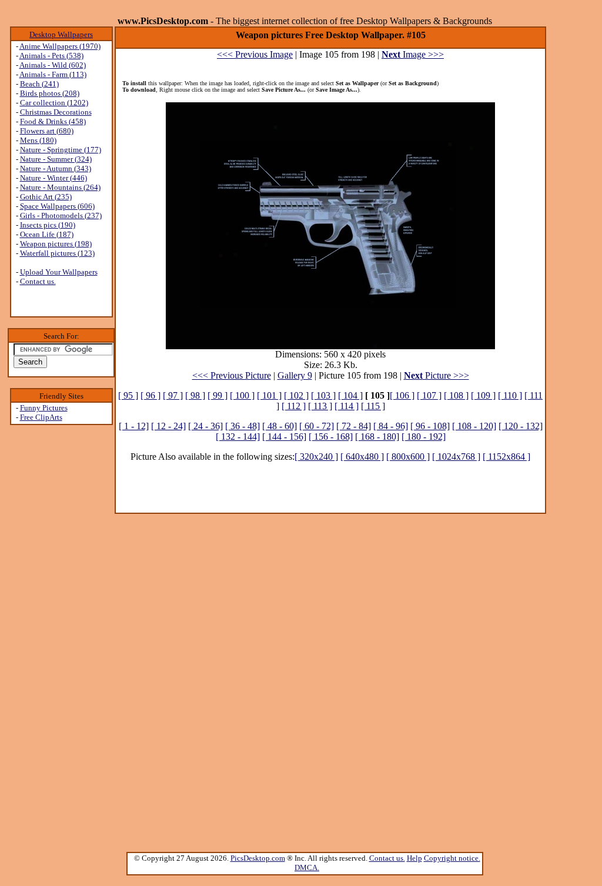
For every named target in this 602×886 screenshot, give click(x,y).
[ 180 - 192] (424, 437)
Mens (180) (38, 140)
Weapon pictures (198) (56, 243)
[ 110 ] (510, 395)
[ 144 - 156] (284, 437)
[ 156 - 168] (331, 437)
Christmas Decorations (56, 112)
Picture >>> (436, 375)
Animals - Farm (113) (52, 74)
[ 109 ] (483, 395)
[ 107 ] (429, 395)
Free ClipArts (41, 417)
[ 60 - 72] (316, 426)
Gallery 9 (294, 375)
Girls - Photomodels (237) (61, 215)
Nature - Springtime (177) (60, 149)
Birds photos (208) (49, 93)
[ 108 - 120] (474, 426)
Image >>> (413, 54)
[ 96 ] (150, 395)
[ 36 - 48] (242, 426)
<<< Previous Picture (231, 375)
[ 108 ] (456, 395)
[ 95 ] (128, 395)
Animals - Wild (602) (52, 65)
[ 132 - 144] (238, 437)
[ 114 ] (347, 406)
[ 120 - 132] (521, 426)
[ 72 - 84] (353, 426)
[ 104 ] (350, 395)
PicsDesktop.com (257, 858)
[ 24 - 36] (205, 426)
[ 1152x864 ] (506, 457)
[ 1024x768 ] (456, 457)
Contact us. (38, 281)
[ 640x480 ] (362, 457)
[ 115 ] (373, 406)
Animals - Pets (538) (51, 55)
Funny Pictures (44, 407)
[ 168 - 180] (377, 437)
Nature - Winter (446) (53, 177)
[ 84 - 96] (390, 426)
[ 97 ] (173, 395)
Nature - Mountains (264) (60, 187)
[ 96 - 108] (430, 426)
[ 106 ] (402, 395)
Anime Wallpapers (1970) (60, 46)
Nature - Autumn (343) (55, 168)
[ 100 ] (242, 395)
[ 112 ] (294, 406)
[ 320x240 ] (316, 457)
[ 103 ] (323, 395)
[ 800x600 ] (408, 457)
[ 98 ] (195, 395)
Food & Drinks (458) (53, 121)
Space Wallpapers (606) (57, 206)
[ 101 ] (269, 395)
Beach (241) (39, 83)
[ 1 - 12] (134, 426)
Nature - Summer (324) (56, 159)
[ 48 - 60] (279, 426)
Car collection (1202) (54, 102)
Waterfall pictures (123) (57, 253)
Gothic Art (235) (46, 196)
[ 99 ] (218, 395)
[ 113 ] (320, 406)
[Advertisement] (61, 612)
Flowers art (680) (46, 130)
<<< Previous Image (255, 54)
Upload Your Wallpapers (59, 272)
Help (414, 858)
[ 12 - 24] (168, 426)
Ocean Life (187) (46, 234)
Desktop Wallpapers (61, 34)
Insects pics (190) (47, 224)
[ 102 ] (296, 395)
